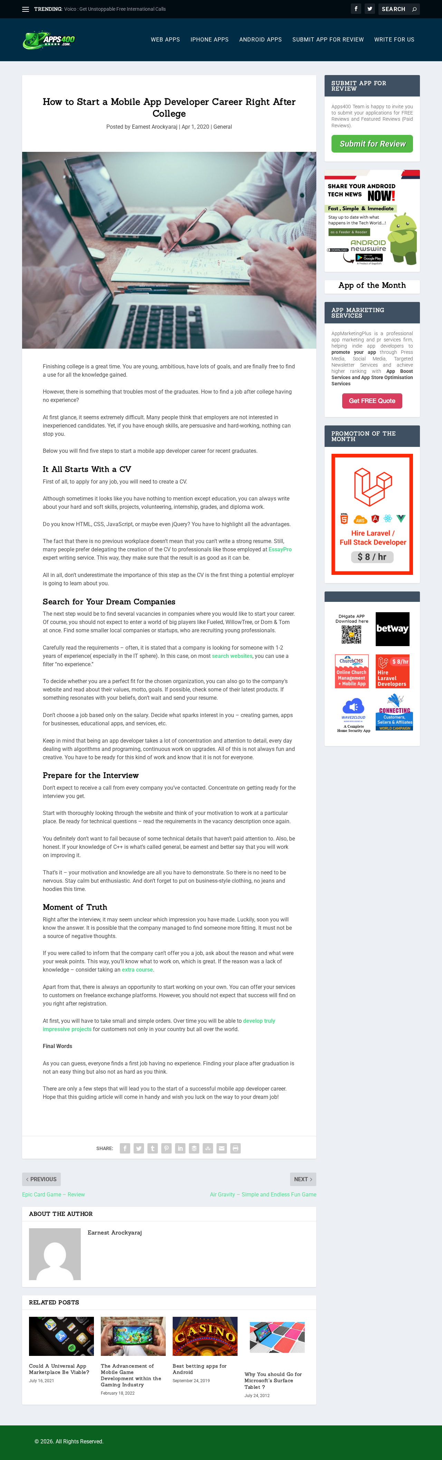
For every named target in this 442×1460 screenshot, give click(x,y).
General (222, 126)
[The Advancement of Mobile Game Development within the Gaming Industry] (133, 1336)
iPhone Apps (210, 40)
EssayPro (280, 549)
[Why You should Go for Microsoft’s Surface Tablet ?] (276, 1341)
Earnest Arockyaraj (154, 126)
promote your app (354, 352)
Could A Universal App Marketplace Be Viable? (59, 1369)
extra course (137, 969)
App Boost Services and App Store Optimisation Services (372, 377)
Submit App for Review (328, 40)
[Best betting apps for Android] (205, 1336)
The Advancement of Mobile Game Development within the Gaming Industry (131, 1375)
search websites (232, 656)
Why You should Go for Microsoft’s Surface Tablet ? (273, 1380)
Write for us (394, 40)
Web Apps (165, 40)
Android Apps (260, 40)
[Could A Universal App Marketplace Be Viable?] (61, 1336)
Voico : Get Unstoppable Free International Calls (115, 9)
